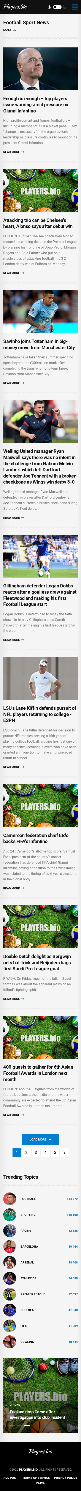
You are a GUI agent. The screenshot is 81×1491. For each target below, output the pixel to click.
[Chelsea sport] (9, 1310)
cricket (16, 1404)
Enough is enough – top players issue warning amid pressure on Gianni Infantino (35, 105)
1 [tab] (12, 1425)
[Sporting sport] (9, 1214)
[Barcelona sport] (9, 1246)
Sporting (28, 1214)
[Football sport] (9, 1198)
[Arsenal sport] (9, 1262)
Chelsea (27, 1310)
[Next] (64, 1152)
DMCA (40, 1483)
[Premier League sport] (9, 1294)
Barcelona (29, 1246)
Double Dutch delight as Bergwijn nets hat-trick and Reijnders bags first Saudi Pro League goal (37, 962)
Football (28, 1199)
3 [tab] (27, 1425)
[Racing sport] (9, 1230)
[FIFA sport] (9, 1325)
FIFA (24, 1326)
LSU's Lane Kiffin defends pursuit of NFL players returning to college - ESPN (39, 714)
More (7, 30)
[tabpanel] (40, 1395)
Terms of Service (36, 1477)
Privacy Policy (66, 1477)
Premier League (33, 1294)
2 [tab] (19, 1425)
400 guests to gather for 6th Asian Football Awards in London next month (38, 1073)
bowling (27, 1342)
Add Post (10, 1477)
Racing (26, 1230)
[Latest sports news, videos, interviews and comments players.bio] (15, 7)
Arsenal (27, 1262)
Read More (12, 152)
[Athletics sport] (9, 1278)
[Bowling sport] (9, 1341)
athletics (29, 1278)
